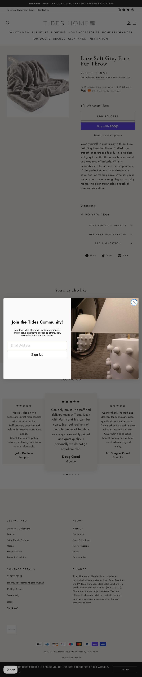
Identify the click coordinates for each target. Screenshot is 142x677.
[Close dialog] (134, 302)
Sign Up (37, 354)
